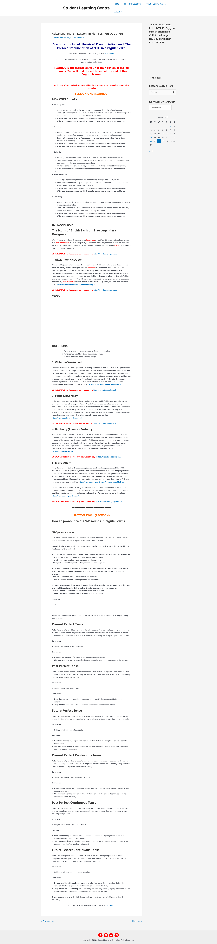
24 (151, 141)
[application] (120, 4)
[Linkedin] (116, 935)
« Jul (151, 151)
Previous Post (47, 921)
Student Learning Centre (86, 8)
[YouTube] (111, 935)
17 (151, 137)
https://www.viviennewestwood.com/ (105, 384)
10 (151, 134)
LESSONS (118, 12)
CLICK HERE (110, 905)
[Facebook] (100, 935)
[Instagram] (106, 935)
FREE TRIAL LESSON (132, 4)
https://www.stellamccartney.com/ (67, 418)
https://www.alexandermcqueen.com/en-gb (76, 284)
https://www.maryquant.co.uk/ (66, 496)
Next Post (137, 921)
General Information (61, 38)
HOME (116, 4)
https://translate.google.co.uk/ (105, 390)
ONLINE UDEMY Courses (156, 4)
